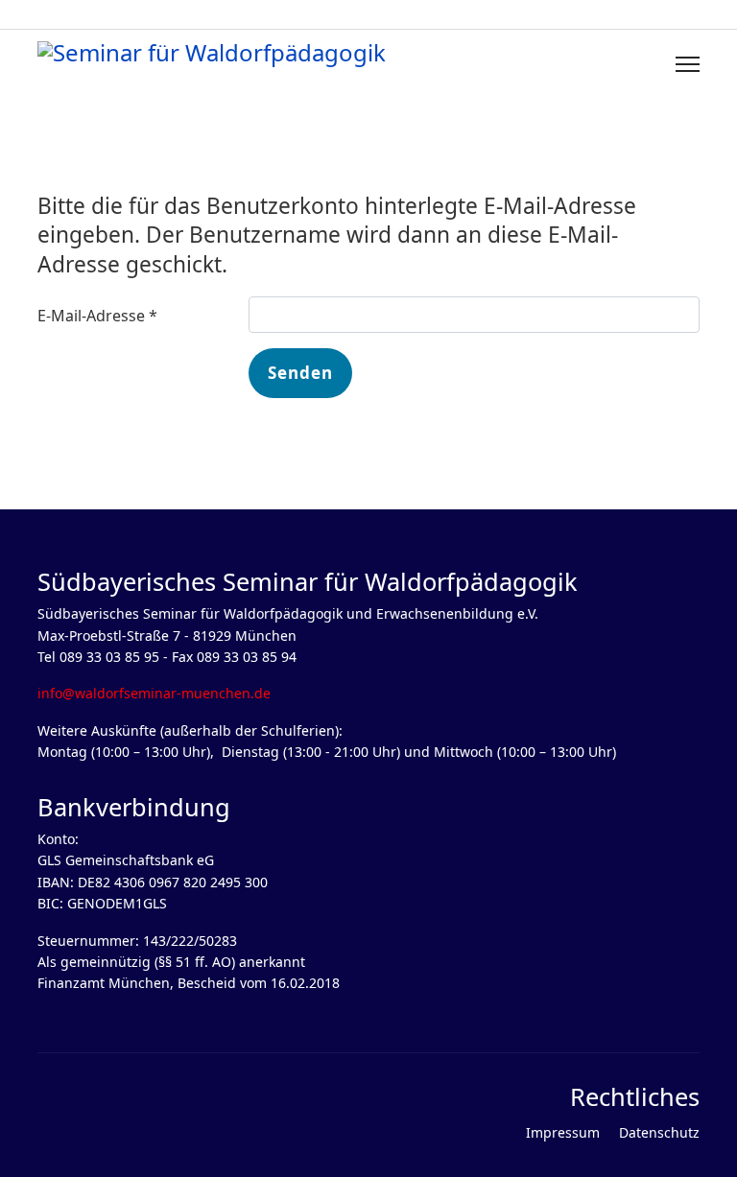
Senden (300, 373)
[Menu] (688, 64)
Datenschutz (659, 1132)
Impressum (563, 1132)
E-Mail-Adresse (97, 315)
